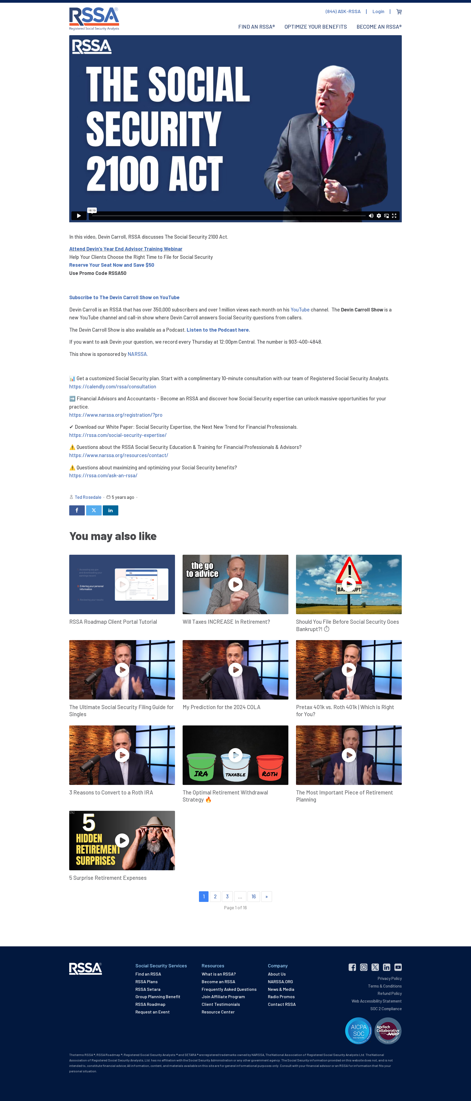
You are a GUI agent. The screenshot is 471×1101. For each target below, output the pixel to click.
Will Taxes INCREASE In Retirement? (226, 621)
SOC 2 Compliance (386, 1008)
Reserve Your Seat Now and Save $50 (111, 265)
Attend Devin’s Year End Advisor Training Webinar (125, 248)
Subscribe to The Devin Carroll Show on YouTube (124, 297)
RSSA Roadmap (150, 1004)
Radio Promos (281, 996)
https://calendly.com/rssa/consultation (112, 386)
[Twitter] (94, 510)
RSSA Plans (146, 981)
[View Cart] (399, 11)
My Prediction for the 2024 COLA (222, 707)
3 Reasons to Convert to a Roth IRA (111, 792)
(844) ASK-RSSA (343, 11)
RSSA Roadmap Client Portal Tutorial (113, 621)
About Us (277, 973)
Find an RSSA (148, 973)
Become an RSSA (218, 981)
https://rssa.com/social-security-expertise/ (118, 435)
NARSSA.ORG (280, 981)
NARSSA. (138, 354)
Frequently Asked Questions (229, 989)
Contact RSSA (282, 1004)
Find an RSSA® (256, 26)
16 (254, 896)
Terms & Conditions (385, 985)
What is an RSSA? (219, 973)
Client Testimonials (221, 1004)
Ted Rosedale (88, 497)
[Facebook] (77, 510)
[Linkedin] (110, 510)
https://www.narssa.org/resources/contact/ (118, 455)
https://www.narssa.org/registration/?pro (115, 415)
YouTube (300, 309)
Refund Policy (390, 993)
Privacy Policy (390, 978)
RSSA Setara (148, 989)
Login (378, 11)
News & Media (281, 989)
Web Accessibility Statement (377, 1000)
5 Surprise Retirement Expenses (108, 877)
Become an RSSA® (379, 26)
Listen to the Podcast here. (218, 329)
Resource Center (218, 1011)
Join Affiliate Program (223, 996)
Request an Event (152, 1011)
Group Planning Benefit (157, 996)
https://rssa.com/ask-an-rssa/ (103, 475)
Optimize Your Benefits (316, 26)
